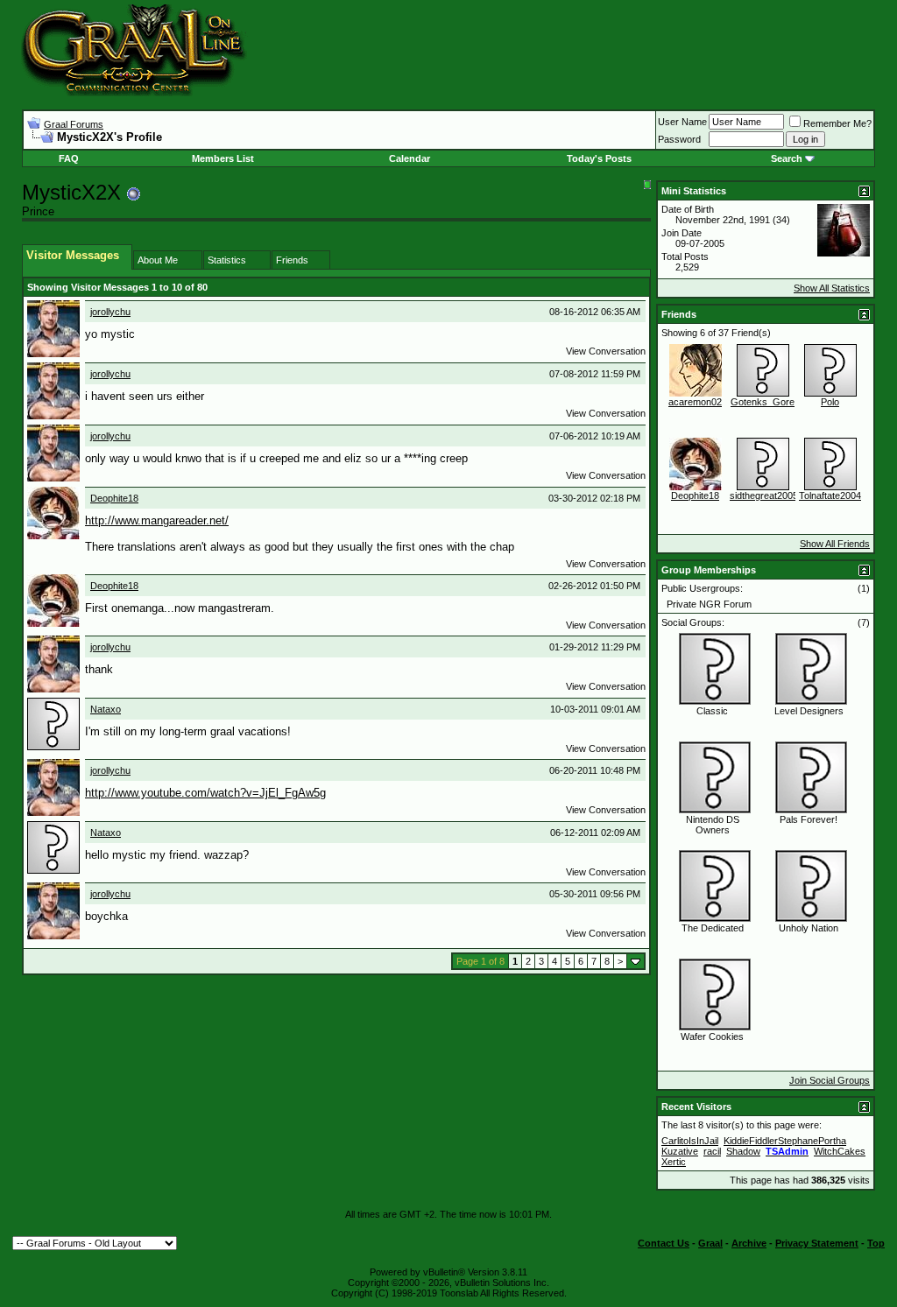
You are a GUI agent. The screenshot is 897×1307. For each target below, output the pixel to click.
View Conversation (606, 351)
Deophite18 (114, 498)
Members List (223, 158)
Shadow (743, 1151)
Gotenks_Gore (763, 402)
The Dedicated (713, 928)
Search (786, 158)
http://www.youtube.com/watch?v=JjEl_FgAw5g (205, 792)
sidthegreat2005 (764, 495)
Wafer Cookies (712, 1036)
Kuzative (679, 1151)
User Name (682, 121)
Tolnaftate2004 (830, 495)
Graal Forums (73, 124)
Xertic (673, 1161)
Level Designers (809, 711)
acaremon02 (695, 402)
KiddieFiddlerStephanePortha (785, 1140)
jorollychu (110, 311)
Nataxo (105, 709)
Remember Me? (837, 123)
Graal (710, 1243)
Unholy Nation (808, 928)
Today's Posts (599, 158)
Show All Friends (835, 543)
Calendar (409, 158)
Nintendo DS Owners (712, 824)
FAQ (69, 158)
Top (876, 1243)
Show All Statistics (832, 288)
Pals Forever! (808, 819)
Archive (748, 1243)
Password (679, 139)
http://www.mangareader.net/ (157, 520)
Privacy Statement (816, 1243)
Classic (712, 711)
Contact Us (663, 1243)
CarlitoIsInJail (689, 1140)
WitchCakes (839, 1151)
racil (712, 1151)
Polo (830, 402)
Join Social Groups (829, 1080)
